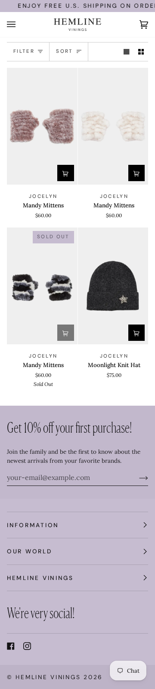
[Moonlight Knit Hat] (113, 286)
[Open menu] (20, 24)
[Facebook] (11, 646)
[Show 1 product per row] (126, 51)
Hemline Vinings (48, 677)
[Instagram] (27, 646)
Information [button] (33, 525)
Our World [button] (29, 551)
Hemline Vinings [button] (40, 578)
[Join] (136, 477)
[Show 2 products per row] (141, 51)
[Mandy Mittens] (42, 126)
